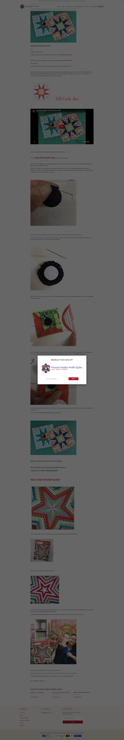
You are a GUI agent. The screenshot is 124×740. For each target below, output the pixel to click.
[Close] (85, 357)
